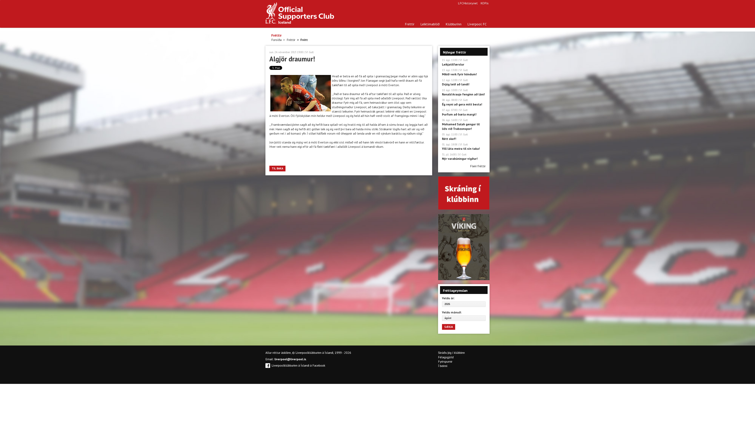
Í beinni (442, 366)
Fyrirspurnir (445, 361)
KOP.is (485, 3)
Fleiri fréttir (478, 166)
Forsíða (276, 40)
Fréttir (409, 24)
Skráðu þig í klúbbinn (451, 353)
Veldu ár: (448, 298)
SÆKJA (448, 327)
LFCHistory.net (468, 3)
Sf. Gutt (309, 52)
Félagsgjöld (446, 357)
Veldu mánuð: (452, 312)
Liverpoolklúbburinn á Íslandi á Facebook (298, 365)
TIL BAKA (277, 168)
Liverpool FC (477, 24)
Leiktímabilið (430, 24)
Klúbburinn (453, 24)
